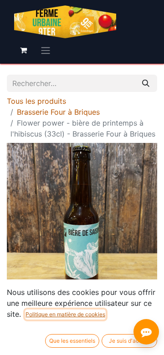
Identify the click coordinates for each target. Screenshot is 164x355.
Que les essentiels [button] (72, 340)
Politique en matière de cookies (65, 314)
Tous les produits (36, 101)
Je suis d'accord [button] (129, 340)
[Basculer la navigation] (45, 50)
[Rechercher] (145, 83)
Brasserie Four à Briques (58, 112)
